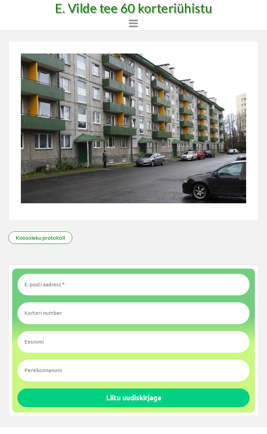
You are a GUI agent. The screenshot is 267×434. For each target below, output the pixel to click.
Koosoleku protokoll (40, 237)
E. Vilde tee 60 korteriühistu (133, 8)
